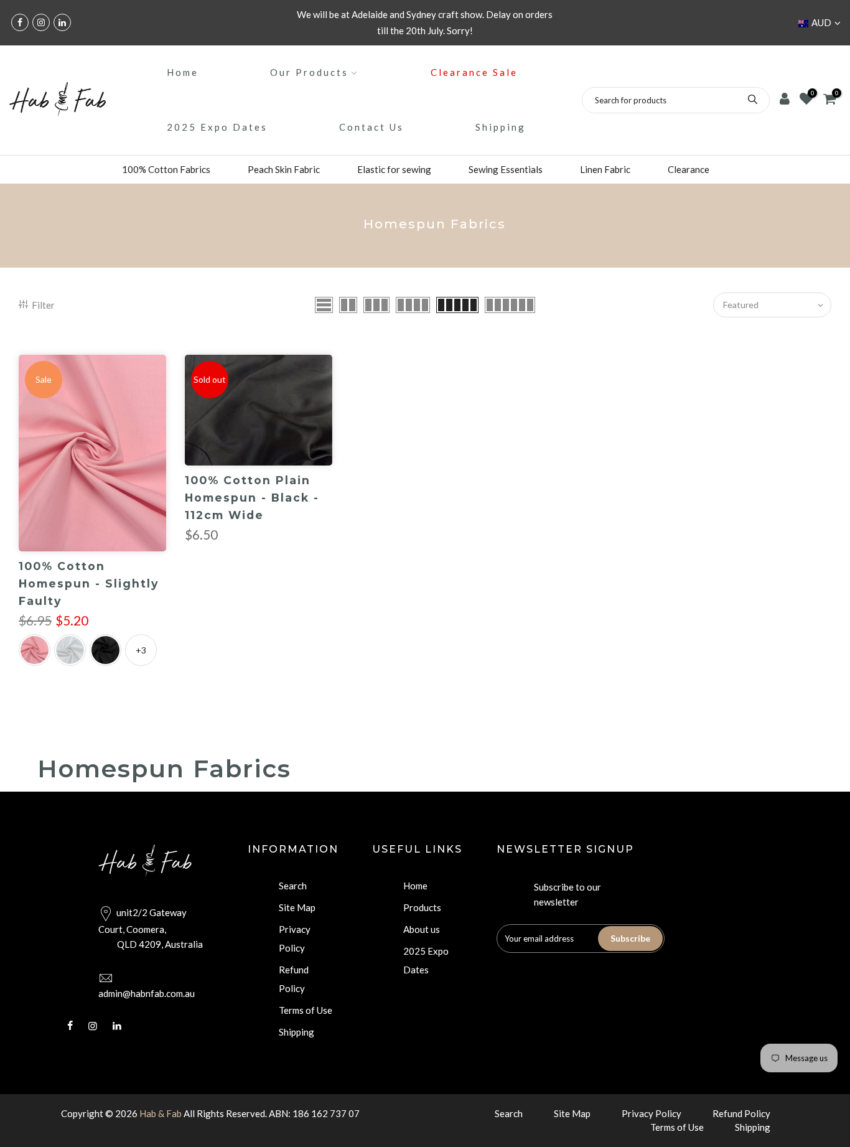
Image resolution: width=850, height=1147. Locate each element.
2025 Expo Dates (217, 127)
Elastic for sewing (394, 169)
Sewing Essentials (506, 169)
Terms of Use (305, 1010)
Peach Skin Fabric (284, 169)
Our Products (309, 72)
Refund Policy (741, 1113)
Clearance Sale (474, 72)
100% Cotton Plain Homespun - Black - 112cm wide (252, 498)
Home (182, 72)
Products (422, 907)
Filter (43, 305)
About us (421, 929)
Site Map (297, 907)
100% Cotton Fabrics (166, 169)
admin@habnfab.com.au (146, 993)
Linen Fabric (605, 169)
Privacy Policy (651, 1113)
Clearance (688, 169)
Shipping (500, 127)
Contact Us (371, 127)
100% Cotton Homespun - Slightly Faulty (89, 583)
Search (293, 885)
